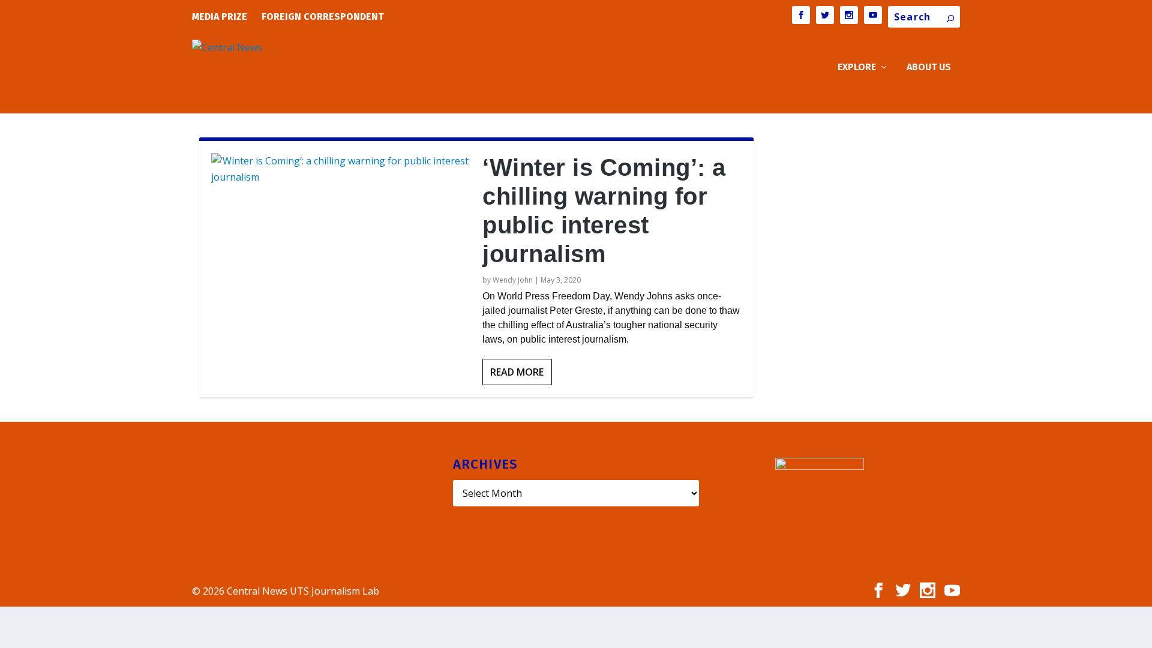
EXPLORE (857, 67)
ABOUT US (929, 67)
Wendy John (513, 280)
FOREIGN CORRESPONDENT (323, 16)
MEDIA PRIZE (219, 16)
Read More (517, 372)
